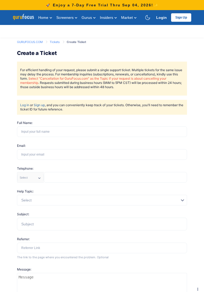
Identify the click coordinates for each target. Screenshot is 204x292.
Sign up (39, 105)
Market (127, 17)
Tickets (55, 42)
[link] (30, 41)
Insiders (107, 17)
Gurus (87, 17)
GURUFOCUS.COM (30, 42)
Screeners (65, 17)
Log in (24, 105)
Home (43, 17)
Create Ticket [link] (76, 42)
